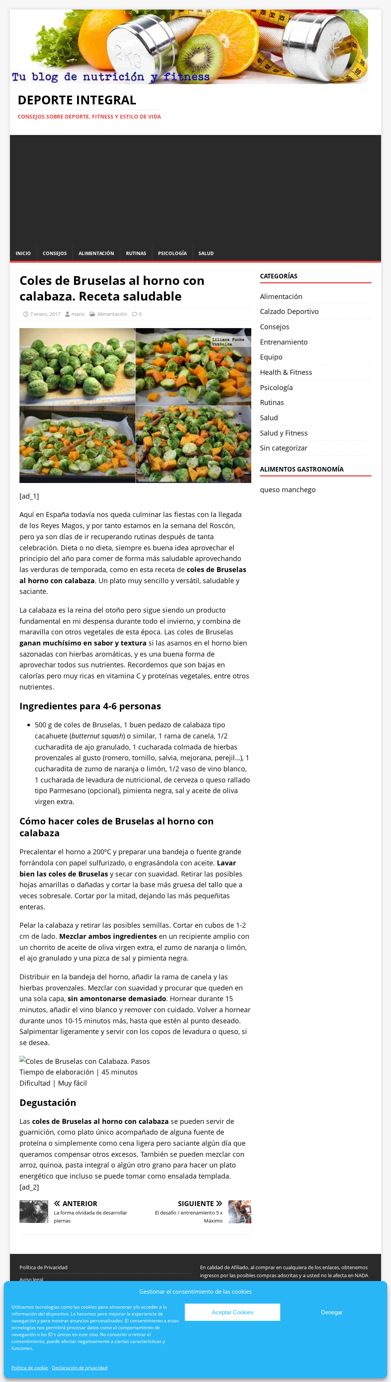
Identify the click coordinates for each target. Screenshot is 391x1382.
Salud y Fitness (284, 432)
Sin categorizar (283, 447)
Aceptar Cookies (233, 1312)
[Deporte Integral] (189, 78)
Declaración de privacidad (79, 1367)
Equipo (271, 356)
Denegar (332, 1312)
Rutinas (136, 253)
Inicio (23, 253)
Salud (206, 253)
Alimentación (96, 253)
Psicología (172, 253)
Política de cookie (29, 1367)
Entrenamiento (284, 341)
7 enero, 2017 (45, 314)
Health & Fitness (286, 372)
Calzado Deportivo (289, 311)
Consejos (55, 253)
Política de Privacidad (43, 1267)
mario (78, 314)
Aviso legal (31, 1279)
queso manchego (288, 489)
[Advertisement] (195, 188)
